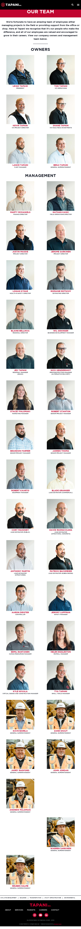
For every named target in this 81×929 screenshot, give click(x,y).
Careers (43, 910)
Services (19, 910)
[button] (72, 5)
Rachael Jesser (57, 924)
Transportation (35, 897)
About (8, 910)
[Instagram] (35, 915)
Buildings (23, 897)
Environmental (69, 897)
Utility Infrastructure (52, 897)
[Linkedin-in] (46, 915)
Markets (31, 910)
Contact (55, 910)
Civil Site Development (8, 897)
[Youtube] (40, 915)
